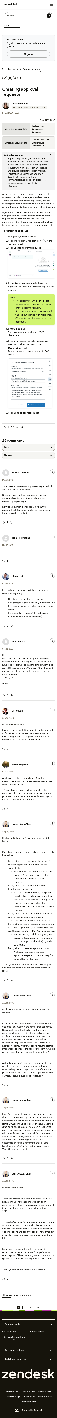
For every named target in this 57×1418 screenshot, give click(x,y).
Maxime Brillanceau (15, 838)
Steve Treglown (20, 764)
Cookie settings (13, 1397)
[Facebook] (10, 78)
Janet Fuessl (18, 641)
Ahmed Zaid (18, 576)
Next (38, 1307)
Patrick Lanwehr (20, 472)
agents (11, 203)
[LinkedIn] (20, 78)
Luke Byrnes (8, 1114)
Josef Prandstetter (14, 1187)
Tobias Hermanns (21, 537)
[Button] (5, 427)
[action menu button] (52, 471)
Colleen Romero (20, 103)
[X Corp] (15, 78)
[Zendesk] (28, 1374)
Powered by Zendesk (32, 1410)
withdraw (35, 225)
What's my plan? (47, 119)
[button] (26, 1324)
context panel (15, 244)
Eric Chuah (17, 710)
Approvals (7, 194)
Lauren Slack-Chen (14, 724)
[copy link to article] (4, 78)
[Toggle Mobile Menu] (51, 4)
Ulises (8, 1009)
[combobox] (28, 447)
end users (23, 203)
